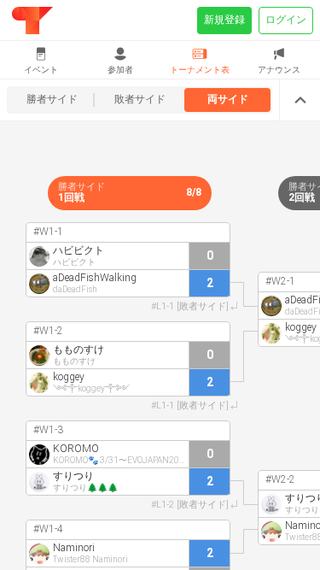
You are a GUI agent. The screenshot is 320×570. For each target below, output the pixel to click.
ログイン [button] (285, 20)
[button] (41, 60)
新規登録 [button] (224, 20)
